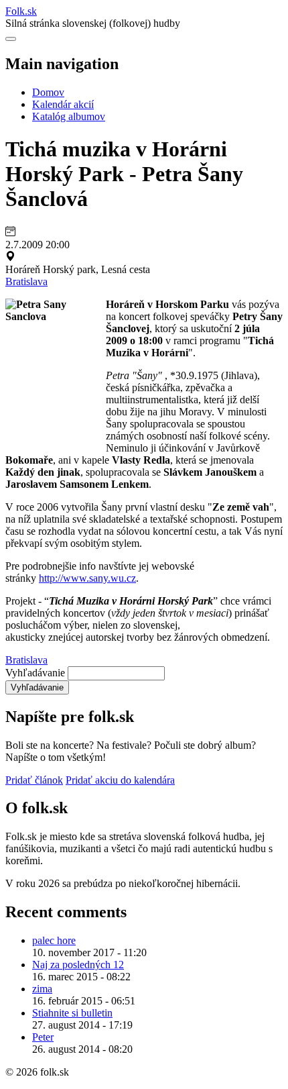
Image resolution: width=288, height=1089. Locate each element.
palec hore (54, 940)
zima (42, 988)
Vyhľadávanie (35, 672)
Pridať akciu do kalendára (120, 780)
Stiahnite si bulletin (72, 1013)
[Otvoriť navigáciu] (10, 39)
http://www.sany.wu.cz (87, 578)
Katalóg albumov (68, 116)
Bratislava (26, 281)
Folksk (21, 11)
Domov (48, 92)
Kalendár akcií (63, 104)
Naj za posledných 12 (78, 964)
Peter (43, 1037)
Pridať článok (34, 780)
